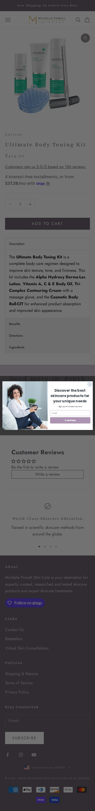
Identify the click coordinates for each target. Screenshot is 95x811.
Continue (70, 420)
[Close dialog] (90, 384)
